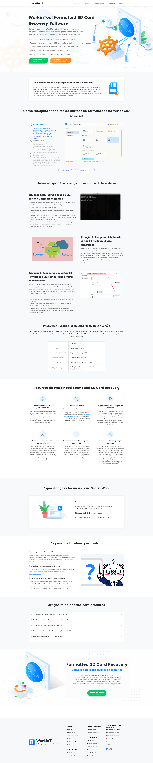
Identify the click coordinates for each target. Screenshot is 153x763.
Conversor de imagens (92, 732)
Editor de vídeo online (112, 741)
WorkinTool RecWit (92, 743)
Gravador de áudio (91, 752)
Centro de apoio (71, 752)
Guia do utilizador (85, 170)
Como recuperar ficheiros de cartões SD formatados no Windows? (76, 111)
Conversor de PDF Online (113, 729)
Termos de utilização (72, 735)
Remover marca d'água (92, 749)
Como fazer (112, 3)
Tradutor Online (110, 744)
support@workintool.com (73, 755)
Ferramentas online (99, 3)
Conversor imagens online (113, 732)
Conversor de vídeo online (113, 738)
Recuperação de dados (92, 755)
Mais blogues (65, 170)
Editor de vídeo (91, 740)
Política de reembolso (72, 741)
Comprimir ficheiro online (112, 735)
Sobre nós (69, 729)
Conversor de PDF (91, 729)
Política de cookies (72, 738)
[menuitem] (78, 3)
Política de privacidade (73, 744)
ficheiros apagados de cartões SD (76, 416)
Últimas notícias (71, 732)
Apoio (121, 3)
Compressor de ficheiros (93, 746)
